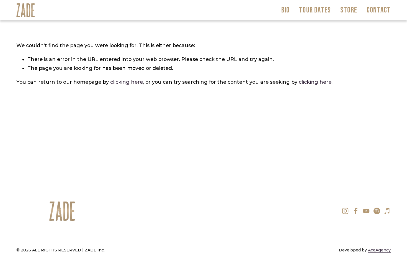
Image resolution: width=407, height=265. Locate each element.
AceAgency (379, 250)
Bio (285, 10)
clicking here (126, 82)
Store (348, 10)
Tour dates (315, 10)
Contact (379, 10)
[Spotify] (376, 211)
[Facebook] (355, 211)
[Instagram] (345, 211)
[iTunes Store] (387, 211)
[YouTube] (366, 211)
